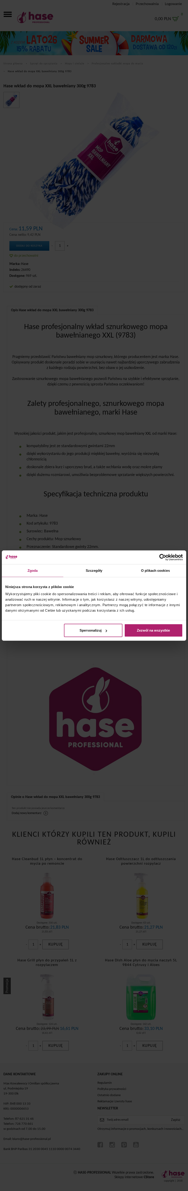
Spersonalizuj (91, 630)
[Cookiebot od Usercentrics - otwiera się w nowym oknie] (163, 557)
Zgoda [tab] (33, 570)
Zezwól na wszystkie (153, 630)
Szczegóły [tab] (94, 570)
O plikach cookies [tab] (155, 570)
